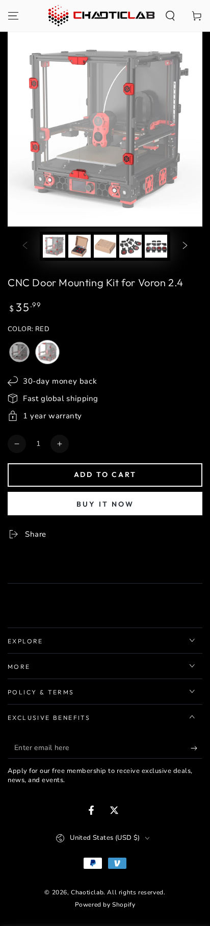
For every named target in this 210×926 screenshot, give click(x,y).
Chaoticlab (87, 892)
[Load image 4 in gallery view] (130, 246)
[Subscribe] (196, 748)
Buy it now (105, 504)
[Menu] (13, 15)
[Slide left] (25, 246)
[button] (170, 15)
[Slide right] (185, 246)
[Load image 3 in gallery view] (105, 246)
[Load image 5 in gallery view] (156, 246)
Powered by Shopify (105, 904)
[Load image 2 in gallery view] (79, 246)
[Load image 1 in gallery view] (54, 246)
